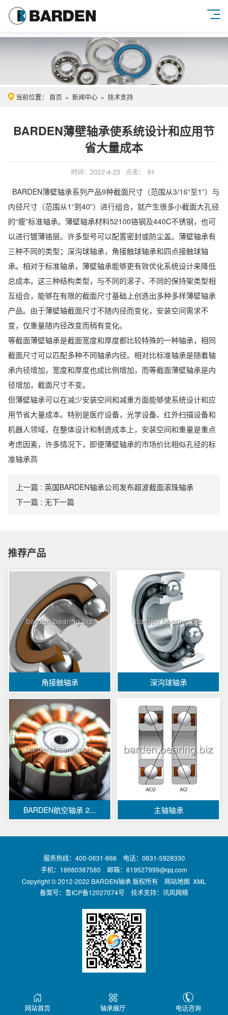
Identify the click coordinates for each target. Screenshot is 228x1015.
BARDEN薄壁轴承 (42, 191)
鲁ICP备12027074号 (95, 892)
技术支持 (120, 96)
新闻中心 (85, 96)
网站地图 (177, 881)
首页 (55, 96)
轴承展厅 (113, 1007)
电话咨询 (188, 1007)
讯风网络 (175, 892)
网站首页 (37, 1007)
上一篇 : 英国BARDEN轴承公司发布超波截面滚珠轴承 (105, 487)
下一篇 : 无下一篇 (45, 501)
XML (199, 881)
